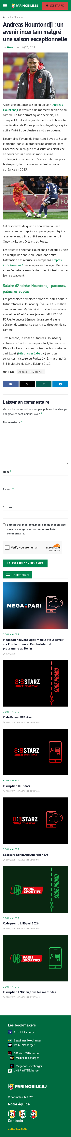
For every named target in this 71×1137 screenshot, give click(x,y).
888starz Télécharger (27, 1053)
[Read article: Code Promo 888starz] (35, 683)
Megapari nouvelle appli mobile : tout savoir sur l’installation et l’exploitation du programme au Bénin (33, 644)
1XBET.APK (56, 5)
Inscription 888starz (16, 786)
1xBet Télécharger (25, 1032)
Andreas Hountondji (31, 371)
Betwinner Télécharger (27, 1040)
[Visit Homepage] (24, 5)
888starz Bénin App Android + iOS (26, 855)
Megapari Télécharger (29, 1066)
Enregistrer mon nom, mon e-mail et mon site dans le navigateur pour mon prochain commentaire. (36, 529)
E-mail (8, 489)
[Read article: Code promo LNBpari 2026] (35, 889)
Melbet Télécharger (27, 1057)
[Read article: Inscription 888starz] (35, 752)
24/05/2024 (28, 47)
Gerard (11, 47)
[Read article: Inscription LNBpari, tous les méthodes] (35, 958)
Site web (8, 507)
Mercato (18, 17)
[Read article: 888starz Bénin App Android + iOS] (35, 820)
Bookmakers (11, 634)
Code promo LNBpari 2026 (21, 923)
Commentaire (13, 422)
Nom (7, 471)
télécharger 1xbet (30, 353)
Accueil (7, 17)
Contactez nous (17, 1128)
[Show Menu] (5, 5)
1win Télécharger (24, 1045)
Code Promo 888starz (18, 717)
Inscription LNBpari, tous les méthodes (29, 992)
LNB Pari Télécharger (26, 1070)
